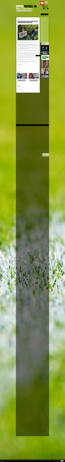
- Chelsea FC (42, 25)
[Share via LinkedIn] (21, 66)
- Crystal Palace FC (43, 26)
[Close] (64, 460)
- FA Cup (42, 28)
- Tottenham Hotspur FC (44, 36)
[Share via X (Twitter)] (19, 66)
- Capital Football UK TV (44, 18)
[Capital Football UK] (42, 3)
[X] (45, 8)
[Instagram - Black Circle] (47, 8)
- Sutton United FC (43, 35)
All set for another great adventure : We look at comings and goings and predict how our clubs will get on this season (33, 80)
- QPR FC (42, 34)
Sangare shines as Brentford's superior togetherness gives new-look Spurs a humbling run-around (22, 80)
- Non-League (42, 33)
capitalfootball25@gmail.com (24, 11)
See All (37, 71)
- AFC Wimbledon (43, 19)
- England (42, 27)
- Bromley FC (42, 23)
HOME (41, 17)
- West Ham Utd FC (43, 38)
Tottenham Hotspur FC (20, 64)
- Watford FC (42, 37)
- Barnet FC (42, 24)
